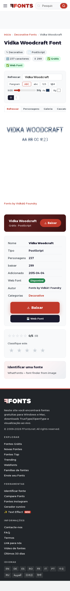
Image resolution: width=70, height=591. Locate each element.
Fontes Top (11, 454)
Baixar (52, 223)
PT (53, 568)
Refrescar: (14, 77)
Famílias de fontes (16, 470)
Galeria (48, 108)
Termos (9, 537)
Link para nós (13, 543)
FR (38, 568)
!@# (52, 84)
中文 (61, 568)
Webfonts (10, 465)
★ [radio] (11, 350)
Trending (10, 459)
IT (46, 568)
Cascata (62, 108)
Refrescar (13, 108)
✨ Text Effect (17, 512)
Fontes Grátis (13, 443)
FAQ (7, 532)
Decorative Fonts (25, 34)
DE (15, 568)
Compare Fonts (14, 496)
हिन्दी (39, 575)
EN (7, 568)
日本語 (29, 575)
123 (44, 84)
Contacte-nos (13, 527)
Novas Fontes (13, 449)
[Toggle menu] (5, 5)
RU (7, 575)
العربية (17, 575)
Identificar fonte (15, 491)
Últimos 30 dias (14, 553)
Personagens (31, 108)
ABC (26, 84)
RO (31, 568)
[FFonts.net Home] (21, 6)
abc (36, 84)
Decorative (36, 295)
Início (7, 34)
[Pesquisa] (63, 5)
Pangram (15, 84)
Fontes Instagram (16, 501)
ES (22, 568)
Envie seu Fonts (14, 475)
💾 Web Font (35, 318)
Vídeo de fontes (14, 548)
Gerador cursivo (14, 506)
